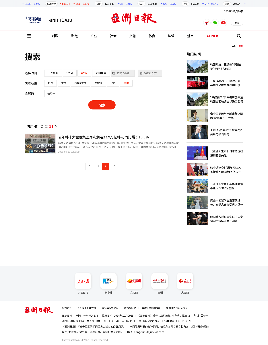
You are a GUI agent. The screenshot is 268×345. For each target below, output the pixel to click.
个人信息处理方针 (86, 308)
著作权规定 (130, 308)
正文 (63, 83)
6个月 (84, 73)
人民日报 (83, 292)
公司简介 (66, 308)
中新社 (159, 292)
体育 (152, 35)
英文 (35, 20)
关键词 (98, 83)
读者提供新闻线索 (150, 308)
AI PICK (212, 35)
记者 (113, 83)
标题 (50, 83)
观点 (190, 35)
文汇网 (134, 292)
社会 (113, 35)
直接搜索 (101, 73)
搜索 (101, 104)
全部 (126, 83)
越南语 (62, 19)
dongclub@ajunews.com (149, 332)
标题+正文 (80, 83)
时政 (55, 35)
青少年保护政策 (110, 308)
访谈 (171, 35)
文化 (132, 35)
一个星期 (53, 73)
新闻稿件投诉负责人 (176, 308)
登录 (237, 23)
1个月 (69, 73)
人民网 (185, 292)
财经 (74, 35)
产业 (94, 35)
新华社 (108, 292)
